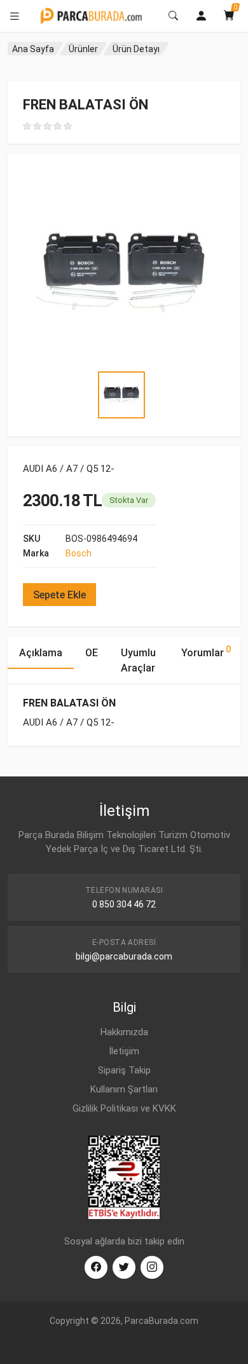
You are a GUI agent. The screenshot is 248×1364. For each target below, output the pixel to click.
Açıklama (40, 653)
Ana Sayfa (33, 49)
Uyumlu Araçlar (138, 660)
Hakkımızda (124, 1032)
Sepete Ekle (59, 595)
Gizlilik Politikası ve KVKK (124, 1108)
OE (91, 653)
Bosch (78, 553)
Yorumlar (206, 651)
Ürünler (83, 49)
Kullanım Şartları (124, 1089)
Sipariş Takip (124, 1070)
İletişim (124, 1051)
